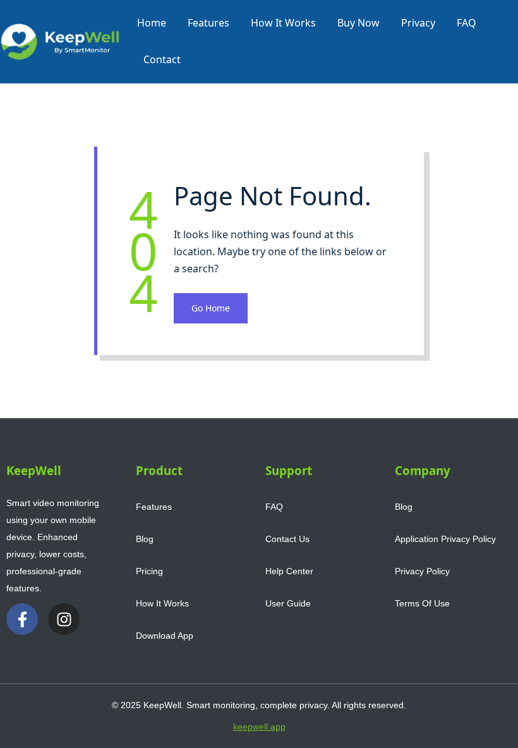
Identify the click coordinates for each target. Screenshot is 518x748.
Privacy (418, 23)
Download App (164, 635)
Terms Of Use (422, 603)
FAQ (466, 23)
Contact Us (287, 539)
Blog (145, 539)
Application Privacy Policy (445, 539)
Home (151, 23)
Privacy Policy (422, 571)
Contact (162, 59)
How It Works (283, 23)
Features (208, 23)
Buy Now (358, 23)
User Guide (288, 603)
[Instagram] (64, 619)
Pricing (149, 571)
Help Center (289, 571)
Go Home (210, 308)
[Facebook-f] (22, 619)
